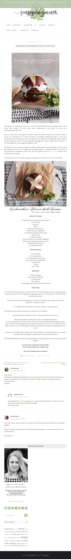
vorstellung (13, 545)
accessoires (9, 529)
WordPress (46, 555)
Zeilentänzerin (14, 416)
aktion (15, 529)
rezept (43, 49)
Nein (28, 5)
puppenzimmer (40, 42)
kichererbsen (39, 49)
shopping (18, 540)
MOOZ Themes (31, 555)
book (26, 529)
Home (8, 25)
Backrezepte (17, 25)
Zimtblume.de (14, 368)
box (10, 531)
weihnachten (21, 545)
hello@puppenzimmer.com (16, 501)
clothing (15, 531)
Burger (34, 49)
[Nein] (69, 4)
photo (18, 537)
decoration (21, 531)
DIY (36, 25)
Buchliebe (42, 25)
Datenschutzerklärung (42, 5)
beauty (21, 529)
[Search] (26, 515)
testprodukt (20, 543)
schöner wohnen (9, 540)
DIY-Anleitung (7, 534)
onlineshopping (11, 537)
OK (22, 5)
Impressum (34, 30)
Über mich (51, 25)
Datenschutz (24, 30)
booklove (6, 531)
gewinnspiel (21, 534)
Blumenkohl (29, 49)
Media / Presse (12, 30)
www (26, 545)
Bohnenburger (54, 151)
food (14, 534)
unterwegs (7, 545)
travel (26, 543)
